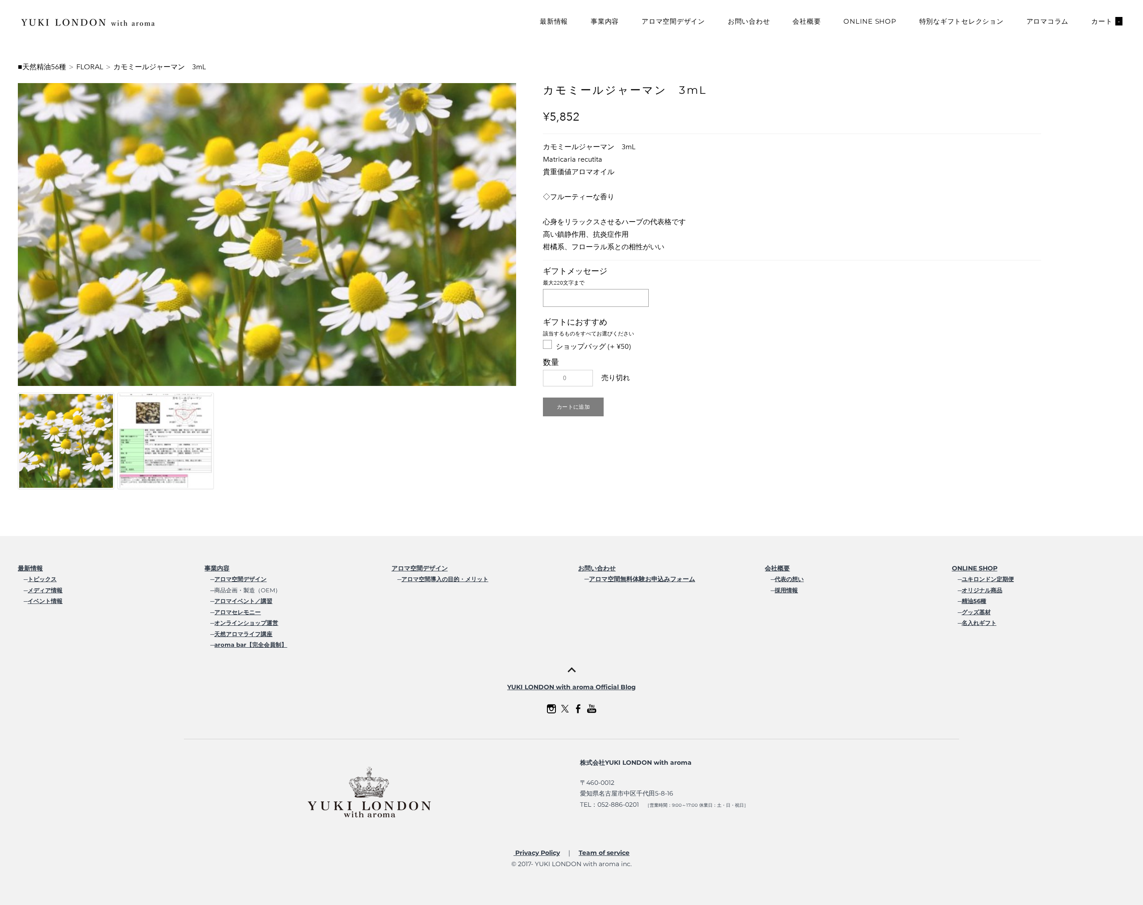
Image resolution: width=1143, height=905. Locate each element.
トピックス (42, 578)
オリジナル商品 (982, 590)
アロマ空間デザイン (673, 21)
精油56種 (974, 600)
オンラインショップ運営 (246, 622)
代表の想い (789, 578)
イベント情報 (45, 600)
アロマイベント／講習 (243, 600)
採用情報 (786, 590)
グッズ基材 (976, 612)
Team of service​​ (604, 853)
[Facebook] (578, 709)
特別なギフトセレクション (961, 21)
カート (1105, 21)
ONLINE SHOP (869, 21)
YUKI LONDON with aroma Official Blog (571, 687)
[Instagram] (551, 709)
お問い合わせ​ (597, 568)
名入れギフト (979, 622)
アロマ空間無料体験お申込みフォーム (642, 579)
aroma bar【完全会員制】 (250, 644)
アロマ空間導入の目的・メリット (444, 578)
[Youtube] (591, 709)
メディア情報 (45, 590)
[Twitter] (564, 709)
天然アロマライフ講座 (243, 633)
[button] (573, 407)
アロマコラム (1047, 21)
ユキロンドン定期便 (988, 578)
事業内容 (605, 21)
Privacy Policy (536, 853)
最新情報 (554, 21)
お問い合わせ (749, 21)
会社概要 (807, 21)
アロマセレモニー (237, 612)
